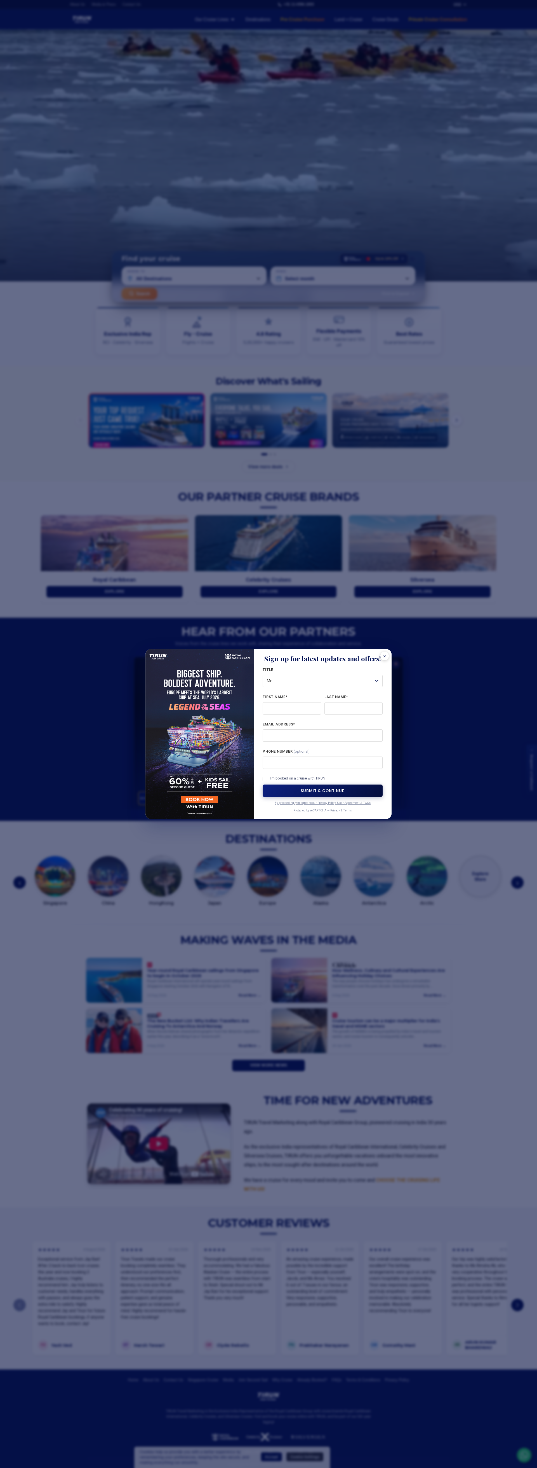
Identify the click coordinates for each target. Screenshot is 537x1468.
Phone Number (286, 751)
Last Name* (336, 697)
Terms (347, 810)
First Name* (275, 697)
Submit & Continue (322, 790)
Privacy (335, 810)
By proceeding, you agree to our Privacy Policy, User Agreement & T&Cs (323, 803)
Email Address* (279, 724)
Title (268, 670)
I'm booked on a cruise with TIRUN (297, 778)
